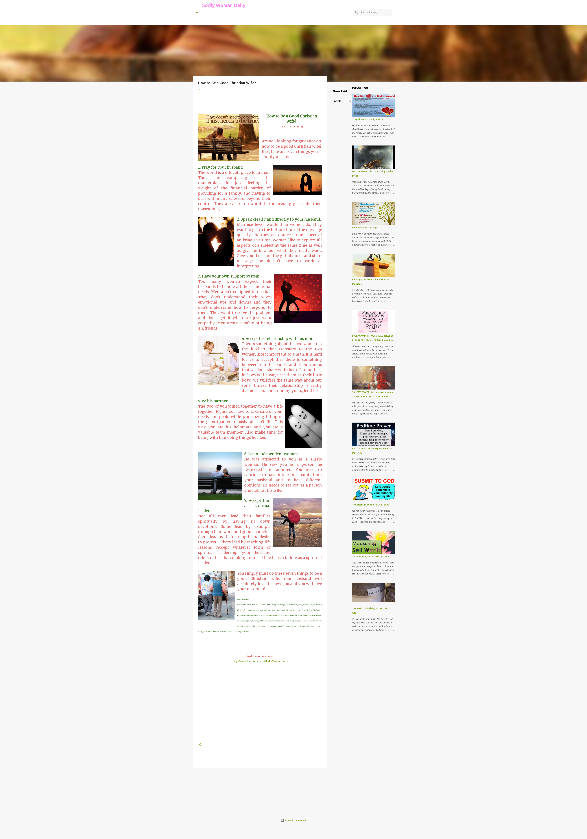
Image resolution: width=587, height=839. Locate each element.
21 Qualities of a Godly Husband (368, 119)
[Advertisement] (257, 17)
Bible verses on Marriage (364, 227)
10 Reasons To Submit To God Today (370, 504)
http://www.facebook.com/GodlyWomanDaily (260, 661)
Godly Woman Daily (223, 5)
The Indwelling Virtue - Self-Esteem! (370, 556)
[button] (200, 90)
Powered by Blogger (295, 820)
